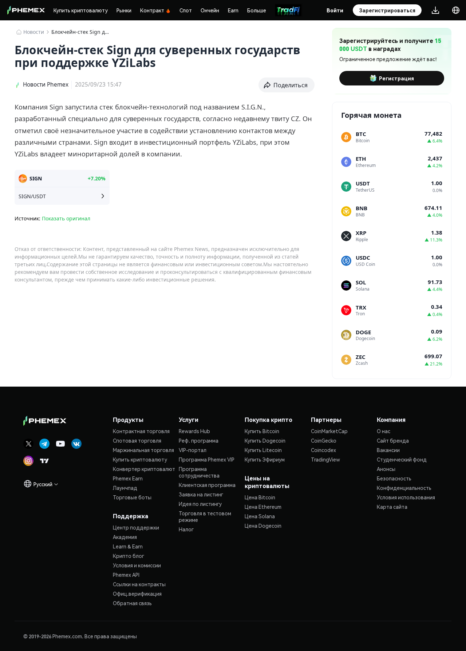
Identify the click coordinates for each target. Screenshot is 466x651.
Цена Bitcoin (260, 497)
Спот (185, 10)
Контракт (152, 10)
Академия (125, 537)
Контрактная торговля (141, 431)
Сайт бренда (393, 440)
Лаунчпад (125, 487)
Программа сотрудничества (199, 472)
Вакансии (388, 450)
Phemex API (126, 574)
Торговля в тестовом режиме (205, 516)
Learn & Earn (128, 546)
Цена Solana (260, 516)
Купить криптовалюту (81, 10)
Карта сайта (392, 506)
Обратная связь (132, 603)
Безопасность (394, 478)
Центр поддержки (136, 527)
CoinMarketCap (329, 431)
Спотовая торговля (137, 440)
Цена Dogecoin (263, 525)
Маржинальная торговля (143, 450)
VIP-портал (192, 450)
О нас (383, 431)
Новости (33, 31)
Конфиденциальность (404, 487)
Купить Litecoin (263, 450)
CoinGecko (323, 440)
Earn (233, 10)
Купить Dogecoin (265, 440)
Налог (186, 529)
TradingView (325, 459)
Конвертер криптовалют (144, 469)
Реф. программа (198, 440)
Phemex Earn (128, 478)
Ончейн (210, 10)
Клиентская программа (207, 485)
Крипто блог (128, 555)
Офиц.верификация (137, 593)
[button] (286, 85)
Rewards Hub (194, 431)
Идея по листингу (200, 503)
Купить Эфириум (265, 459)
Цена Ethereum (263, 506)
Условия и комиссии (137, 565)
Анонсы (386, 469)
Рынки (123, 10)
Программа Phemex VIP (206, 459)
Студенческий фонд (402, 459)
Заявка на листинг (201, 494)
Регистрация (396, 78)
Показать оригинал (66, 218)
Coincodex (323, 450)
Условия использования (406, 497)
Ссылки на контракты (139, 584)
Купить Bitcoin (262, 431)
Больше (256, 10)
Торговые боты (132, 497)
